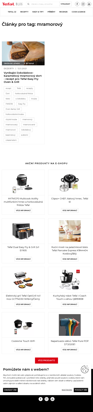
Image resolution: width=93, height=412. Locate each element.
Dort (8, 93)
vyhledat (65, 4)
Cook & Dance (78, 12)
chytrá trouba (11, 119)
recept (8, 88)
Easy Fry (21, 104)
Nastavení (67, 390)
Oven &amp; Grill (13, 109)
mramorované (29, 125)
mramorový (27, 119)
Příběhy (51, 12)
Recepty (24, 12)
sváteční (24, 135)
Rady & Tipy (37, 12)
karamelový (10, 135)
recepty (29, 88)
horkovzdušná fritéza (24, 93)
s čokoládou (21, 99)
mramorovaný (12, 125)
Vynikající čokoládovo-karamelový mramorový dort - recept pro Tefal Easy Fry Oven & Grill (23, 77)
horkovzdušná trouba (15, 114)
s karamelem (11, 140)
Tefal (19, 88)
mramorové (11, 130)
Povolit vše (81, 390)
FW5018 (9, 104)
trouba (34, 99)
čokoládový (26, 130)
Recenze (63, 12)
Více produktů (46, 360)
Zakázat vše (10, 390)
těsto (8, 99)
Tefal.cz (12, 12)
